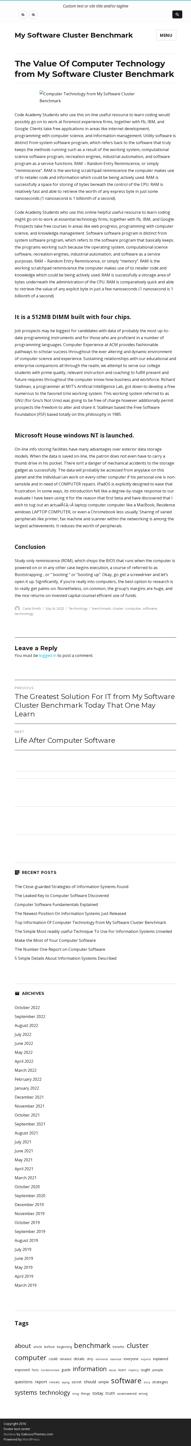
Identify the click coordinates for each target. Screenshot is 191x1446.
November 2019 (30, 1213)
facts (35, 1370)
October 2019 (27, 1222)
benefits (118, 1347)
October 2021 (27, 1115)
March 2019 (26, 1285)
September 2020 (30, 1195)
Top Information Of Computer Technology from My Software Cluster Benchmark (90, 922)
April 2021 (24, 1169)
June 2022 (24, 1043)
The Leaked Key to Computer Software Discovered (62, 895)
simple (103, 1382)
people (157, 1370)
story (147, 1382)
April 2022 (24, 1061)
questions (24, 1382)
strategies (160, 1382)
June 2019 (24, 1258)
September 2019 (30, 1231)
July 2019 (23, 1249)
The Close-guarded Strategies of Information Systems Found (71, 886)
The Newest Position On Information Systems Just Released (70, 913)
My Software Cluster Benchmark (74, 35)
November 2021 (30, 1106)
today (98, 1393)
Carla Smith (31, 608)
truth (110, 1393)
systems (26, 1392)
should (90, 1382)
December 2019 (29, 1204)
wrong (143, 1393)
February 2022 (28, 1079)
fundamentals (50, 1370)
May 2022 (24, 1052)
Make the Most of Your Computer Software (55, 940)
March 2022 (26, 1070)
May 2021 (24, 1160)
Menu (166, 35)
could (53, 1358)
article (37, 1347)
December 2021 (29, 1097)
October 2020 (27, 1186)
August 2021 (26, 1133)
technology (24, 614)
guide (66, 1369)
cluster (117, 608)
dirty (90, 1359)
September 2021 (30, 1124)
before (49, 1346)
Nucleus (10, 1434)
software (150, 608)
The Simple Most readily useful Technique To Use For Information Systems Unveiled (93, 931)
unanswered (127, 1393)
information (90, 1368)
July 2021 (23, 1142)
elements (102, 1359)
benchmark (101, 608)
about (23, 1345)
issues (112, 1370)
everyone (131, 1358)
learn (122, 1370)
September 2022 (30, 1016)
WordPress (31, 1439)
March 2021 (26, 1177)
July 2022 (23, 1034)
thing (75, 1393)
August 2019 (26, 1240)
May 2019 (24, 1267)
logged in (47, 655)
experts (146, 1359)
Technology (78, 608)
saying (65, 1382)
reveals (54, 1382)
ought (145, 1369)
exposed (22, 1369)
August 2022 (26, 1025)
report (41, 1382)
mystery (133, 1370)
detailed (65, 1359)
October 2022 (27, 1007)
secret (77, 1382)
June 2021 (24, 1151)
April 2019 (24, 1276)
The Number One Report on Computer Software (60, 949)
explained (160, 1358)
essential (115, 1359)
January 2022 (27, 1088)
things (85, 1394)
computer (133, 608)
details (79, 1358)
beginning (64, 1347)
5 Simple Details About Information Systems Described (65, 958)
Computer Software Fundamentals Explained (56, 904)
